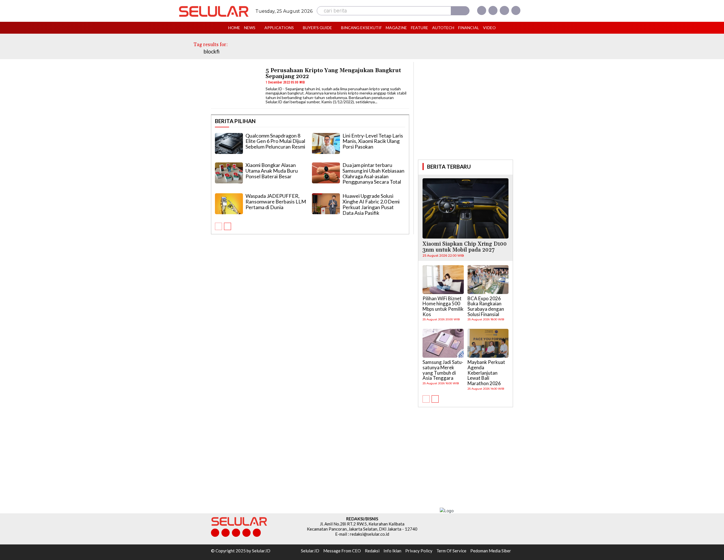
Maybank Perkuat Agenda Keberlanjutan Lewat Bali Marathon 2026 (486, 372)
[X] (504, 10)
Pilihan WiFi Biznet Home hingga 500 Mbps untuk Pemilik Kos (443, 306)
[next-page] (227, 226)
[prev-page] (218, 226)
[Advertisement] (465, 110)
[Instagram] (492, 10)
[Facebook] (481, 10)
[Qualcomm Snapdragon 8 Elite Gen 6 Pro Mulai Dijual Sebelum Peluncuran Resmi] (229, 143)
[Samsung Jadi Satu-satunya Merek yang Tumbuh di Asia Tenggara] (443, 343)
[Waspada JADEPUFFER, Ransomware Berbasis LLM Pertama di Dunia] (229, 203)
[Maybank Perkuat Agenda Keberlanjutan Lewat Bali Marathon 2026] (488, 343)
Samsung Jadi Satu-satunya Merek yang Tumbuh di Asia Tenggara (443, 370)
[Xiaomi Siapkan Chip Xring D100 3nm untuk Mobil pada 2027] (465, 208)
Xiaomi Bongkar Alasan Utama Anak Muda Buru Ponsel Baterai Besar (271, 170)
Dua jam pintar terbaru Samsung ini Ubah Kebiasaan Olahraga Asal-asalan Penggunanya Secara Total (373, 173)
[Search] (460, 10)
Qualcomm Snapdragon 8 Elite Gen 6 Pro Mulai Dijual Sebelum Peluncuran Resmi (275, 141)
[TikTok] (236, 533)
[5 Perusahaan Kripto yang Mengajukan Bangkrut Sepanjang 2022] (235, 85)
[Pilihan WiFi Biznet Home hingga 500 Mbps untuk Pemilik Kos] (443, 279)
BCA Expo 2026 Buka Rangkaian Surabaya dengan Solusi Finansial (485, 306)
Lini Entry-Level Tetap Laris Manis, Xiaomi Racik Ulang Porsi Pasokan (372, 141)
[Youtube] (515, 10)
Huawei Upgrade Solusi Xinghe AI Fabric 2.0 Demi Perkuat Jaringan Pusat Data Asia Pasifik (371, 204)
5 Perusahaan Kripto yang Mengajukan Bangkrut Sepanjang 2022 (333, 73)
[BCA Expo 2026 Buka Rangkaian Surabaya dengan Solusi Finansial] (488, 279)
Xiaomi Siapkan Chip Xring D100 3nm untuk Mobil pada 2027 (465, 247)
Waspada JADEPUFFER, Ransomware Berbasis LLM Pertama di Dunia (275, 201)
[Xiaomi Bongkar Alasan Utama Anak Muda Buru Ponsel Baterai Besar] (229, 172)
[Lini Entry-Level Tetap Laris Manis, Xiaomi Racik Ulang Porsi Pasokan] (326, 143)
